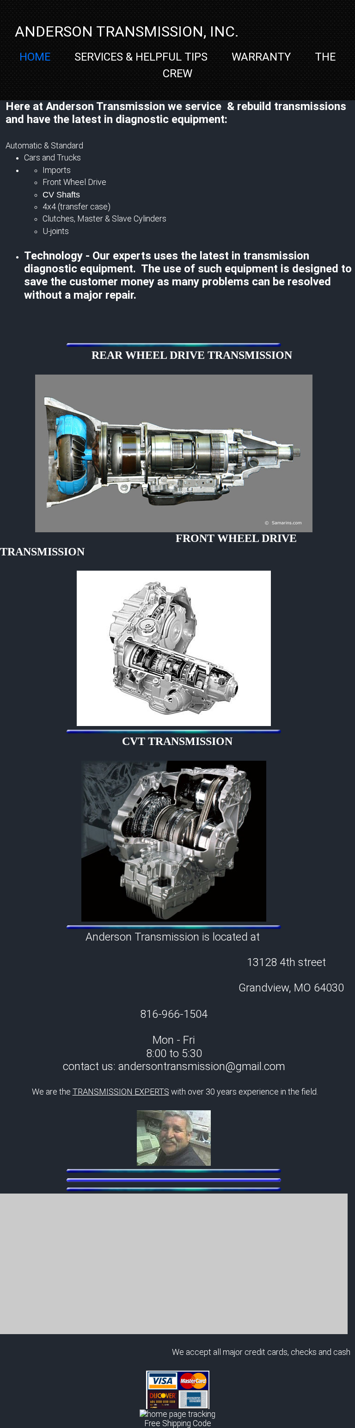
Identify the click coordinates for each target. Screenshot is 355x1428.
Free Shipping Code (177, 1423)
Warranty (261, 56)
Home (34, 56)
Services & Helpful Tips (141, 56)
